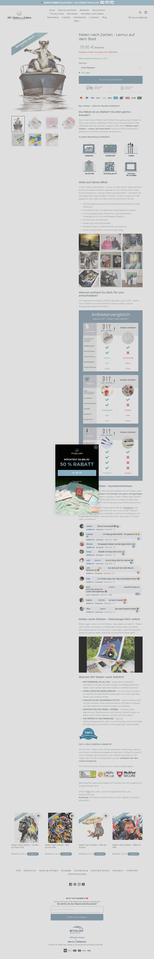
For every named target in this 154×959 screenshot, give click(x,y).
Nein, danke (77, 481)
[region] (77, 2)
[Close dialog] (95, 447)
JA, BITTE (77, 473)
